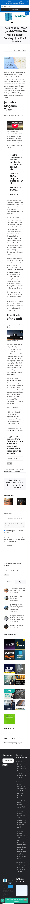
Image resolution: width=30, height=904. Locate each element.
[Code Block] (20, 524)
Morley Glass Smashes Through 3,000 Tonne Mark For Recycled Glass (17, 617)
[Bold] (6, 524)
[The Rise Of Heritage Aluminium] (6, 597)
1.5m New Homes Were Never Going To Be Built (17, 589)
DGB (7, 469)
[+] (8, 525)
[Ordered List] (14, 524)
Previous (17, 50)
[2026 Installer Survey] (6, 625)
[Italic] (8, 524)
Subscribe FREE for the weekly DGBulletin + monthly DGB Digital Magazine (15, 2)
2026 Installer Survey (16, 625)
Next (23, 50)
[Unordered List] (16, 524)
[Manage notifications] (25, 899)
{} (5, 525)
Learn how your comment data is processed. (14, 540)
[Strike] (12, 524)
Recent (9, 582)
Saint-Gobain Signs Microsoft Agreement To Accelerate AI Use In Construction (17, 607)
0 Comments (17, 471)
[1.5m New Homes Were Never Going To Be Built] (6, 589)
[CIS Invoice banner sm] (22, 16)
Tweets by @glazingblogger (13, 743)
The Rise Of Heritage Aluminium (16, 597)
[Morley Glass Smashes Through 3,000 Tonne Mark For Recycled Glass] (6, 617)
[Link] (22, 524)
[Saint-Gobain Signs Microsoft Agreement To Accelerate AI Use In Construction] (6, 607)
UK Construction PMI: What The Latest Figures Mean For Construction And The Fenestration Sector (22, 849)
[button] (5, 501)
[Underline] (10, 524)
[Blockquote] (18, 524)
